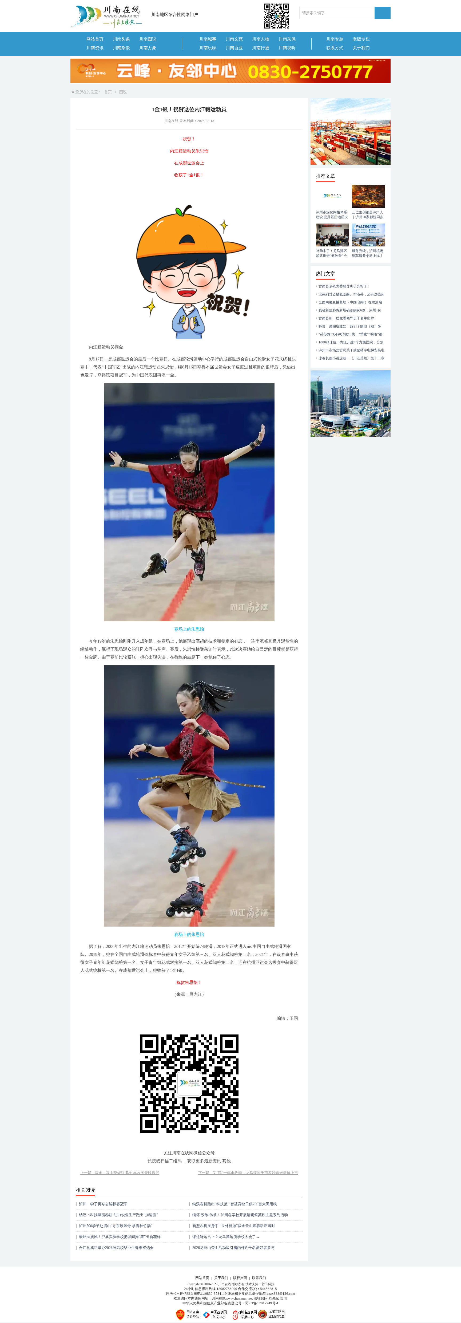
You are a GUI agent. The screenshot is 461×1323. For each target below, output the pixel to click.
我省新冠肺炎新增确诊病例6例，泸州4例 (350, 310)
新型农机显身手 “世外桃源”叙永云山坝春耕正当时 (233, 1226)
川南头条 (121, 39)
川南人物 (260, 39)
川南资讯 (95, 48)
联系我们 (259, 1278)
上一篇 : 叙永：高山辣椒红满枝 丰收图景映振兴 (119, 1173)
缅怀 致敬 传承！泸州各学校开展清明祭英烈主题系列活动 (240, 1215)
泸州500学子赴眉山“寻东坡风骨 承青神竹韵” (115, 1226)
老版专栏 (361, 39)
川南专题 (334, 39)
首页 (108, 92)
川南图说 (147, 39)
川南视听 (287, 48)
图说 (123, 92)
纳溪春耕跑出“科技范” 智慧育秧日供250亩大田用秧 (234, 1204)
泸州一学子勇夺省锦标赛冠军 (103, 1204)
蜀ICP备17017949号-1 (262, 1303)
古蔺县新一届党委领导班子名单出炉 (346, 318)
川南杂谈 (121, 48)
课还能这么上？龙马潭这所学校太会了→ (226, 1237)
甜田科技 (267, 1284)
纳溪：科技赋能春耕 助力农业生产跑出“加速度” (118, 1215)
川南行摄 (260, 48)
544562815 (268, 1289)
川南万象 (147, 48)
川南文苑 (234, 39)
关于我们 (361, 48)
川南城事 (207, 39)
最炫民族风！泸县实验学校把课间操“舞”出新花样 (120, 1237)
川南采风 (287, 39)
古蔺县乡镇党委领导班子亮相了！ (345, 286)
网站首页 (95, 39)
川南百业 (234, 48)
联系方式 (334, 48)
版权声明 (240, 1278)
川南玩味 (207, 48)
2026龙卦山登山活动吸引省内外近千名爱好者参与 (233, 1248)
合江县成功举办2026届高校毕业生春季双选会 (116, 1248)
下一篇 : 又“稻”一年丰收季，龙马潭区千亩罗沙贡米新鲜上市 (248, 1173)
